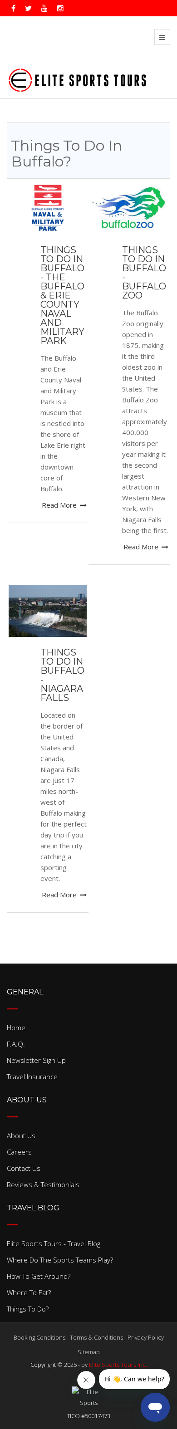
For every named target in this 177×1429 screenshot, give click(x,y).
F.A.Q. (16, 1043)
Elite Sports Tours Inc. (118, 1364)
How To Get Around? (38, 1276)
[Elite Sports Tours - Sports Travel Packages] (77, 78)
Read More (60, 504)
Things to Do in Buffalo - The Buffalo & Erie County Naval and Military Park (62, 295)
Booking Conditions (39, 1337)
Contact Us (23, 1168)
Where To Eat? (29, 1292)
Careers (19, 1151)
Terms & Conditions (96, 1337)
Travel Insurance (32, 1076)
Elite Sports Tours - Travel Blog (53, 1243)
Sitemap (89, 1352)
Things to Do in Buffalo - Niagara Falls (62, 675)
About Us (21, 1135)
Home (16, 1027)
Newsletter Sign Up (36, 1060)
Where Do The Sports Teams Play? (60, 1259)
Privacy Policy (146, 1337)
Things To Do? (28, 1308)
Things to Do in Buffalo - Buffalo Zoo (144, 273)
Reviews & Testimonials (43, 1184)
